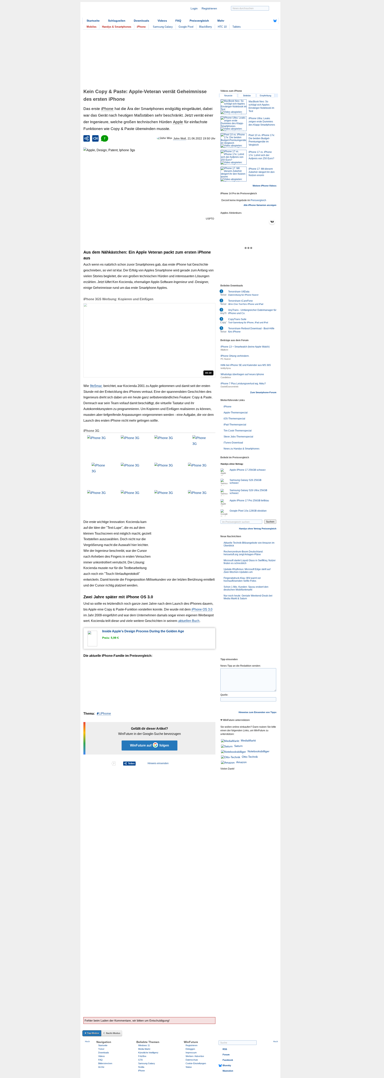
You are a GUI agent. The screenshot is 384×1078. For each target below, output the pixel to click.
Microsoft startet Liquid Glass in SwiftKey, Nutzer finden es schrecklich (250, 562)
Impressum (191, 1052)
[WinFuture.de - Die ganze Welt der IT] (116, 11)
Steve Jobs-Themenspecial (238, 436)
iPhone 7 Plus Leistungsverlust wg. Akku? (243, 383)
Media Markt (144, 1049)
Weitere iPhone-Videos (264, 185)
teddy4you (226, 368)
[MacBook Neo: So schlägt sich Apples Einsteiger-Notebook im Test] (233, 107)
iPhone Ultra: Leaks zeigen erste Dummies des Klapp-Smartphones (262, 121)
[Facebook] (268, 21)
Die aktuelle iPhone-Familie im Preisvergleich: (117, 655)
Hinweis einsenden (158, 763)
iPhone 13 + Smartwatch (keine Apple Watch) (245, 346)
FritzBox (142, 1056)
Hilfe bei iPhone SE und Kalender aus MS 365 (246, 365)
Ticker (101, 1049)
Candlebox (226, 377)
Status (189, 1067)
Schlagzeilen (116, 20)
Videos (162, 20)
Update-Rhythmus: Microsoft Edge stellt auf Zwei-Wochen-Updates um (247, 570)
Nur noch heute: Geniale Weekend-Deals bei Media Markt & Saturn (248, 597)
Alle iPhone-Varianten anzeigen (260, 205)
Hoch (87, 1041)
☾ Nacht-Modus (111, 1033)
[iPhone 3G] (98, 446)
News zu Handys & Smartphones (241, 448)
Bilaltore (224, 350)
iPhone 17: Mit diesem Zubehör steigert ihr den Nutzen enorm (262, 172)
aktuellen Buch (188, 621)
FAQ (178, 20)
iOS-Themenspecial (234, 418)
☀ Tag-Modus (92, 1033)
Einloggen (190, 1049)
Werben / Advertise (195, 1056)
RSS (225, 1049)
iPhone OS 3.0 (202, 609)
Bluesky (227, 1065)
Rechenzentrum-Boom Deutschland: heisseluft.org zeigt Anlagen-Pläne (243, 553)
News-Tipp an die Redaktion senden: (240, 665)
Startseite (93, 20)
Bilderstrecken (105, 1063)
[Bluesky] (275, 20)
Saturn (238, 746)
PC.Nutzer (226, 359)
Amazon (241, 762)
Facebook (228, 1060)
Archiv (101, 1067)
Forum (226, 1054)
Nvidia (141, 1067)
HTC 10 (222, 26)
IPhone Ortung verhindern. (235, 356)
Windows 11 (144, 1045)
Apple (178, 122)
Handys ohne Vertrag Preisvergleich (257, 528)
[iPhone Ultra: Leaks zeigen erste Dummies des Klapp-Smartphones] (233, 123)
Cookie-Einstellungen (196, 1063)
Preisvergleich (199, 20)
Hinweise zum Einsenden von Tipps (257, 712)
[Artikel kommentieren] (97, 764)
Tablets (236, 26)
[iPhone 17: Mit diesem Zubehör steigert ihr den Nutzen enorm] (233, 174)
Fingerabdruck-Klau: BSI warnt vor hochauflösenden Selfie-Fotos (242, 579)
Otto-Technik (250, 756)
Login (194, 8)
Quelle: (224, 694)
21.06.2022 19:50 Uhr (201, 138)
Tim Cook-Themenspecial (238, 430)
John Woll (179, 138)
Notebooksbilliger (258, 751)
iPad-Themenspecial (235, 424)
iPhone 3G (91, 430)
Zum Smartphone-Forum (263, 392)
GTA (140, 1060)
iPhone (107, 109)
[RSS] (262, 21)
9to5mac (96, 386)
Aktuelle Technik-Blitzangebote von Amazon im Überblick (249, 544)
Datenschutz (192, 1060)
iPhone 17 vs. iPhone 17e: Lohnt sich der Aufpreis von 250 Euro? (261, 155)
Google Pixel (186, 26)
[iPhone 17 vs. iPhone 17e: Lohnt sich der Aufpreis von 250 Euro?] (233, 157)
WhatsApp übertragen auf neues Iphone (242, 374)
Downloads (141, 20)
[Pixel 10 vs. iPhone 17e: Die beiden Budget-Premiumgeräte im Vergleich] (233, 140)
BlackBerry (205, 26)
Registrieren (209, 8)
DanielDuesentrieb (229, 386)
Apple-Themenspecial (236, 412)
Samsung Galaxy (163, 26)
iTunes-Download (233, 442)
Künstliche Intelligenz (148, 1052)
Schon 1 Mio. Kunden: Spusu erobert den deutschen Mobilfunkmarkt (246, 588)
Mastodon (228, 1071)
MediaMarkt (248, 740)
